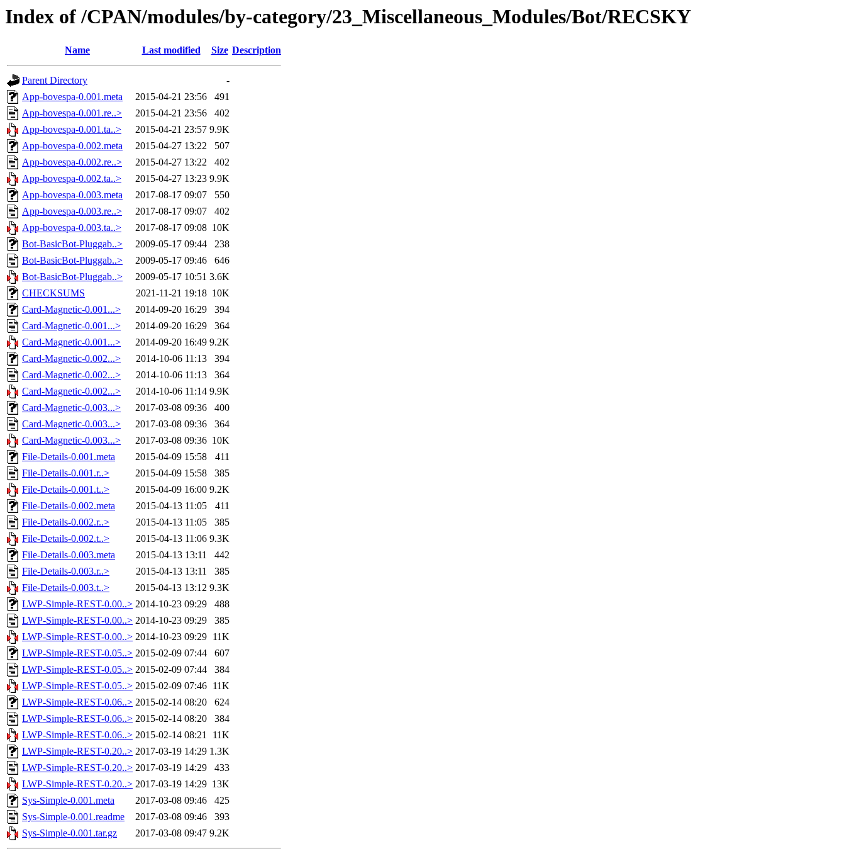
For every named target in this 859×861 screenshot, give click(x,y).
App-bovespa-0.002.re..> (72, 162)
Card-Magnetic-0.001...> (71, 309)
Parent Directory (54, 80)
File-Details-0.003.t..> (65, 587)
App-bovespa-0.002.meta (72, 145)
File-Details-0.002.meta (68, 505)
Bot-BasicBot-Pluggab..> (72, 244)
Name (77, 50)
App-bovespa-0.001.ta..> (71, 129)
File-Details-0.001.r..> (65, 473)
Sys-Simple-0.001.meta (68, 800)
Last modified (171, 50)
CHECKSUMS (53, 293)
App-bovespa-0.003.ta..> (71, 227)
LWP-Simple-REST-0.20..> (77, 751)
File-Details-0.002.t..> (65, 538)
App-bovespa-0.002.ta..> (71, 178)
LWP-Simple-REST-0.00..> (77, 604)
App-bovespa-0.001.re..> (72, 113)
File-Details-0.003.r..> (65, 571)
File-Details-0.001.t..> (65, 489)
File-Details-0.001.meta (68, 456)
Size (219, 50)
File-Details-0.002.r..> (65, 522)
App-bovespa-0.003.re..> (72, 211)
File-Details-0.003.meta (68, 554)
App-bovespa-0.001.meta (72, 96)
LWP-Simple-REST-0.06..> (77, 702)
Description (256, 50)
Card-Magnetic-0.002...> (71, 358)
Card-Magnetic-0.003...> (71, 407)
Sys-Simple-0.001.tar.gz (69, 833)
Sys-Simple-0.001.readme (73, 816)
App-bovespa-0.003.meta (72, 194)
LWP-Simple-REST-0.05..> (77, 653)
